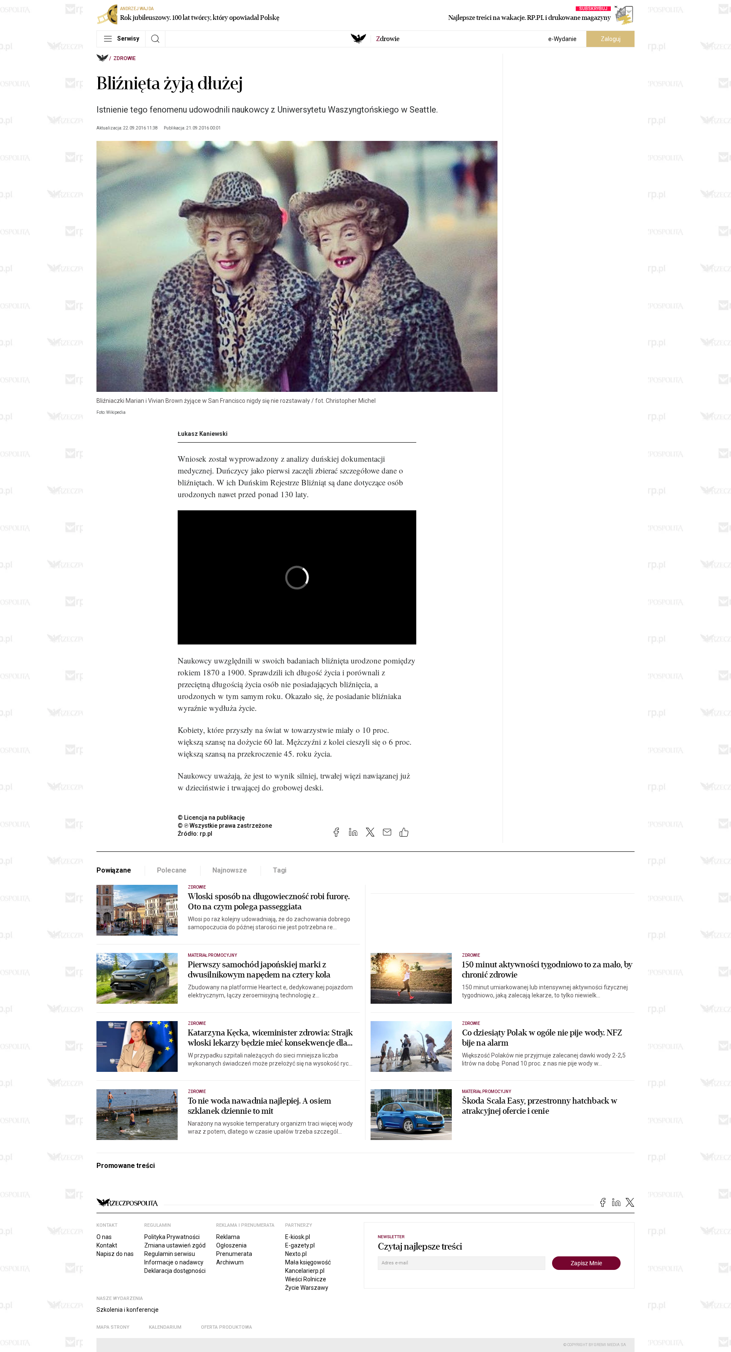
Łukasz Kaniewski (203, 433)
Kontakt (106, 1245)
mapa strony (112, 1327)
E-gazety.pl (300, 1245)
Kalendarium (165, 1327)
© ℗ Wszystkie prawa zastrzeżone (225, 825)
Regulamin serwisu (169, 1253)
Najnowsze (229, 870)
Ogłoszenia (231, 1245)
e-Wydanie (562, 39)
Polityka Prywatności (172, 1237)
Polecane (172, 870)
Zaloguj (611, 39)
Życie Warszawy (306, 1287)
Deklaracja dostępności (175, 1270)
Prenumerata (234, 1253)
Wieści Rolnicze (305, 1279)
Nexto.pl (296, 1253)
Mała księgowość (308, 1262)
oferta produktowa (226, 1327)
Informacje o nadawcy (173, 1262)
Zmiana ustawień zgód (175, 1245)
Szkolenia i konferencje (127, 1309)
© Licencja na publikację (211, 817)
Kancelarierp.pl (304, 1270)
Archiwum (230, 1262)
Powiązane (113, 870)
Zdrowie (124, 58)
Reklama (228, 1237)
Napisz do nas (115, 1253)
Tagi (279, 870)
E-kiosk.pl (297, 1237)
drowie (387, 39)
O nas (104, 1237)
